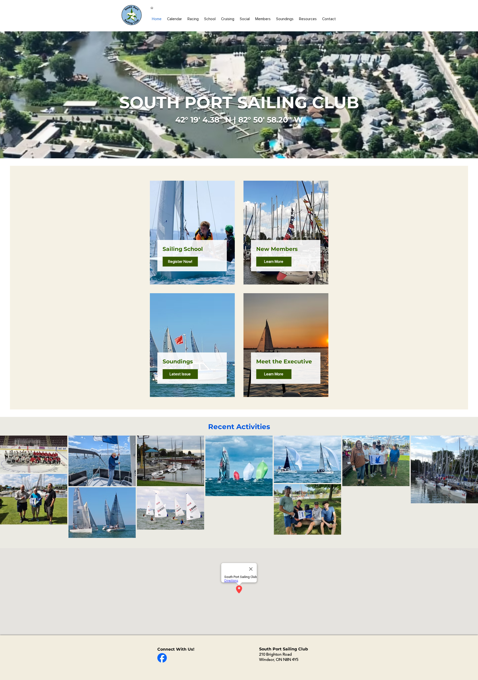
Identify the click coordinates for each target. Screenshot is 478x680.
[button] (263, 18)
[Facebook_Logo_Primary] (162, 658)
